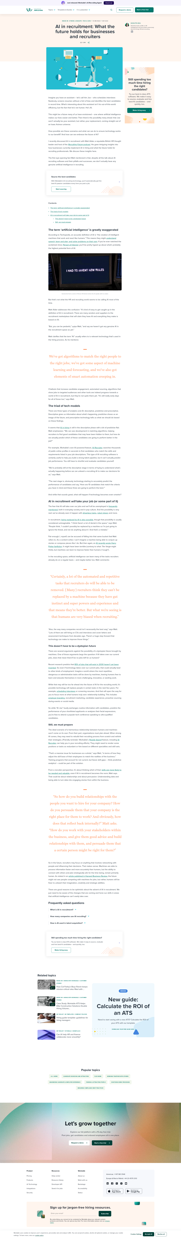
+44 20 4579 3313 (130, 1178)
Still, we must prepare (63, 222)
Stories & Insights (75, 21)
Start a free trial (143, 10)
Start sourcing (61, 189)
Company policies (81, 1014)
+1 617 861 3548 (119, 1174)
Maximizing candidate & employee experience (65, 1082)
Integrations (31, 1188)
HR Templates (69, 1014)
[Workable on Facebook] (112, 1184)
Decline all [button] (161, 1234)
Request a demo (125, 10)
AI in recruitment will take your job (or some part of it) (69, 215)
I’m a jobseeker (82, 10)
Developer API (57, 1184)
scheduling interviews (66, 691)
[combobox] (112, 9)
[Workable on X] (121, 1184)
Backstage (81, 1184)
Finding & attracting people (96, 1082)
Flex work (97, 1076)
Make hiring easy (61, 950)
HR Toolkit (60, 1014)
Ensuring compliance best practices (90, 1088)
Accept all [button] (148, 1234)
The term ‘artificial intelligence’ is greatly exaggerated (70, 208)
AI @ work (54, 1076)
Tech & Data (87, 21)
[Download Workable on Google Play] (133, 1191)
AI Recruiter (97, 448)
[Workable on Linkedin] (107, 1184)
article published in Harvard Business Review (88, 876)
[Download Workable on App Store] (114, 1191)
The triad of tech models (59, 212)
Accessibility (82, 1188)
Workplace (76, 1031)
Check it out (108, 3)
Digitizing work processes (120, 1082)
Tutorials (68, 1031)
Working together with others (118, 1076)
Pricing (29, 1176)
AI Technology (32, 1184)
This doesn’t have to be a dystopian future (70, 219)
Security (30, 1193)
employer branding (56, 698)
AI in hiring (64, 427)
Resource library (57, 1180)
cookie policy (39, 1235)
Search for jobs (57, 1188)
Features (30, 1180)
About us (81, 1176)
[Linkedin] (132, 31)
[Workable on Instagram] (126, 1184)
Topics (50, 10)
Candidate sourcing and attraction (76, 1076)
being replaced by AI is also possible (77, 520)
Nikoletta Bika (136, 23)
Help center (56, 1176)
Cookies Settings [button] (136, 1234)
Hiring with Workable (71, 980)
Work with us (82, 1180)
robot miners (102, 513)
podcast (79, 144)
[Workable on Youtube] (117, 1184)
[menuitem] (51, 10)
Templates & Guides (65, 10)
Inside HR (65, 21)
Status (80, 1193)
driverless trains (89, 513)
